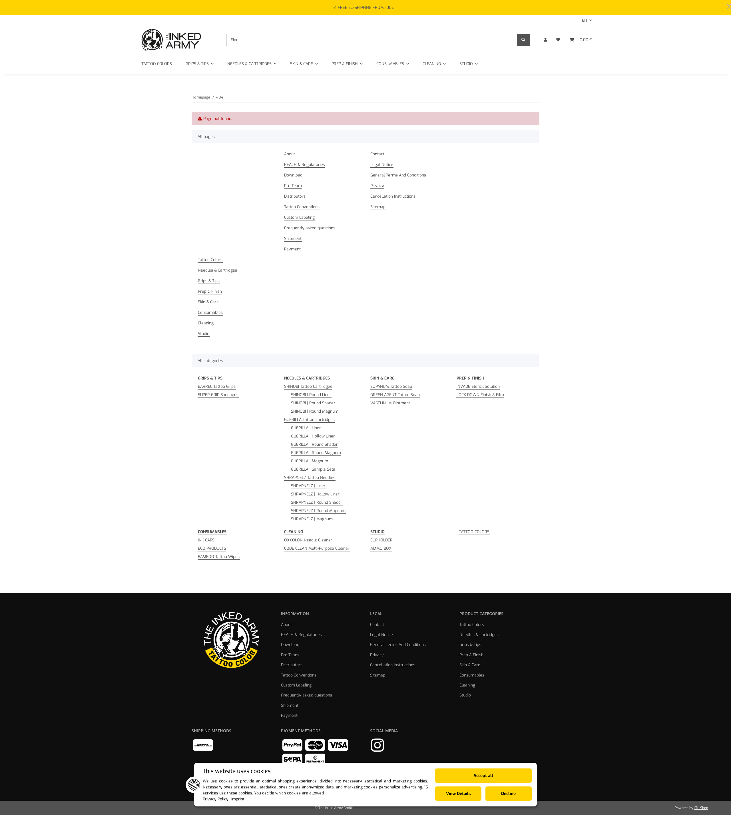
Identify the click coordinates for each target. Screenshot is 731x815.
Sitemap (377, 207)
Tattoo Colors (210, 259)
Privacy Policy (215, 799)
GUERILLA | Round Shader (314, 444)
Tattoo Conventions (302, 207)
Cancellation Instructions (392, 196)
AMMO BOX (380, 548)
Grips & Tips (209, 281)
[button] (545, 40)
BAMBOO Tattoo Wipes (219, 556)
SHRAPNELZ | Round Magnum (318, 510)
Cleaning (206, 323)
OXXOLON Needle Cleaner (308, 540)
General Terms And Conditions (398, 175)
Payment (292, 249)
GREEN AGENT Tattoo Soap (395, 395)
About (289, 154)
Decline (508, 793)
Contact (377, 154)
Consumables (210, 312)
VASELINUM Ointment (390, 403)
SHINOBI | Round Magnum (314, 411)
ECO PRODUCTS (212, 548)
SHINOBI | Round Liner (311, 395)
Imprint (237, 799)
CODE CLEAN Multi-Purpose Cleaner (317, 548)
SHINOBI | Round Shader (313, 403)
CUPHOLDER (381, 540)
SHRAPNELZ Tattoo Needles (309, 477)
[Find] (523, 40)
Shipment (293, 238)
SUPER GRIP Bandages (218, 395)
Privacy (377, 185)
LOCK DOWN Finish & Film (480, 395)
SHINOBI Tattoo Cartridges (308, 386)
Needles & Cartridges (217, 270)
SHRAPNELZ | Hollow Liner (315, 494)
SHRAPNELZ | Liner (308, 486)
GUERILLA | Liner (306, 428)
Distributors (295, 196)
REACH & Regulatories (304, 164)
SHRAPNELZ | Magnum (312, 519)
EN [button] (584, 20)
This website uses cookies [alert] (237, 771)
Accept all (483, 775)
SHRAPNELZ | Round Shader (316, 502)
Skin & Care (208, 302)
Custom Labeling (299, 217)
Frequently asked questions (309, 228)
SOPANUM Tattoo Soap (391, 386)
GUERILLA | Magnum (309, 461)
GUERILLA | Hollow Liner (313, 436)
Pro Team (293, 185)
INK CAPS (206, 540)
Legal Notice (381, 164)
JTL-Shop (701, 808)
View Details (458, 793)
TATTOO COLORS (474, 532)
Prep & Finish (210, 291)
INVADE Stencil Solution (478, 386)
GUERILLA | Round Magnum (316, 452)
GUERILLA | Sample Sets (313, 469)
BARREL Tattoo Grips (217, 386)
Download (293, 175)
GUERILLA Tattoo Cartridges (309, 419)
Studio (203, 333)
